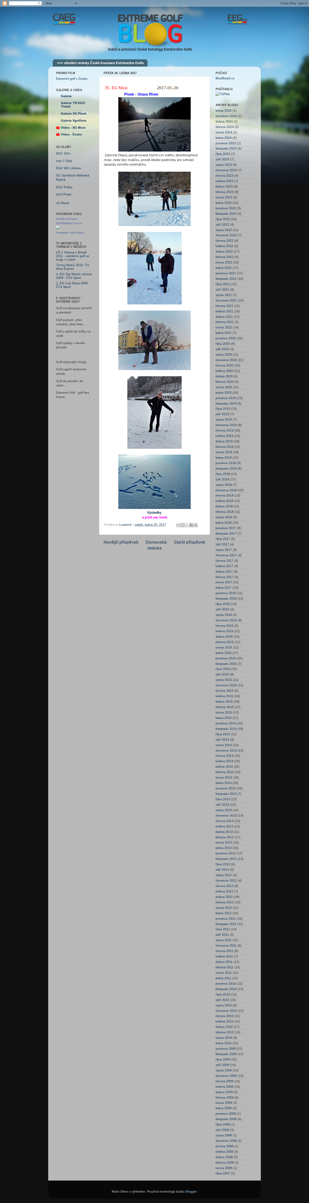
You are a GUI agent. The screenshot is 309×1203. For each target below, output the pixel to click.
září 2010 (222, 1000)
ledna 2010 (224, 1043)
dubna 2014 (224, 766)
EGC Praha (64, 187)
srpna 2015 (224, 680)
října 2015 (223, 669)
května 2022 (224, 246)
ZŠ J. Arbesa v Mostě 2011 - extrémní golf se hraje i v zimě (72, 256)
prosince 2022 (226, 208)
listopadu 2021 (226, 278)
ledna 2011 (223, 978)
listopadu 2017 (226, 533)
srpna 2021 (224, 295)
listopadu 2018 (226, 468)
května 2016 (224, 631)
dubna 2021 (224, 316)
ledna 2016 (224, 653)
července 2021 (226, 300)
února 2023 (224, 197)
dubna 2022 (224, 251)
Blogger (191, 1191)
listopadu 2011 (226, 924)
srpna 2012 (224, 875)
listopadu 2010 (226, 989)
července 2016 (226, 620)
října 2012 (223, 864)
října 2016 (223, 604)
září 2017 (222, 544)
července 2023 (226, 170)
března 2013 (225, 837)
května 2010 (224, 1021)
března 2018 (225, 512)
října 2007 (223, 1173)
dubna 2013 (224, 832)
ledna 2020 (224, 392)
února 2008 (224, 1168)
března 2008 (225, 1162)
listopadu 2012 (226, 859)
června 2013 (224, 821)
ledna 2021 (224, 333)
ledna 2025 (224, 110)
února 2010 (224, 1037)
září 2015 (222, 674)
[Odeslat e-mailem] (178, 525)
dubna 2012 (224, 897)
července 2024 (226, 116)
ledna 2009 (224, 1108)
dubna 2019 (224, 441)
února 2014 (224, 777)
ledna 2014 (224, 783)
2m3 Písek (63, 194)
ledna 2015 (224, 718)
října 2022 (223, 219)
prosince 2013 (226, 788)
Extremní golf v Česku (72, 78)
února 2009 (224, 1102)
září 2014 (222, 739)
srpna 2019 (224, 419)
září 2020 (222, 349)
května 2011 (224, 956)
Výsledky (154, 512)
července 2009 (226, 1076)
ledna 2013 (224, 848)
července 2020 (226, 360)
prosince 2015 (226, 658)
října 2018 (223, 474)
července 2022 (226, 235)
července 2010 (226, 1011)
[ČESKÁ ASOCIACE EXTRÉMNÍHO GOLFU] (58, 228)
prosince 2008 (226, 1113)
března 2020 (225, 381)
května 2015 (224, 696)
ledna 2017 (224, 587)
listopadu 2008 (226, 1119)
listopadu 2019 (226, 403)
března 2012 (225, 902)
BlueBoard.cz (225, 78)
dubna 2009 (224, 1092)
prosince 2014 (226, 723)
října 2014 (223, 734)
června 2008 (224, 1146)
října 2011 (223, 929)
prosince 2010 (226, 983)
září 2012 (222, 869)
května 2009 (224, 1086)
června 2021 (224, 306)
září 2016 (222, 609)
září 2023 (222, 159)
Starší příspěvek (189, 542)
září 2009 (222, 1065)
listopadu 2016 (226, 598)
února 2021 (224, 327)
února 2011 (224, 972)
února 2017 (224, 582)
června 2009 (224, 1081)
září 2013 (222, 804)
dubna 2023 (224, 186)
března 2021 (225, 322)
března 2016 (225, 642)
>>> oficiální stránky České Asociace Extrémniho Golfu (100, 63)
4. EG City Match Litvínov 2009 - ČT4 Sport (74, 276)
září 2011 (222, 934)
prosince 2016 (226, 593)
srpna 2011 (224, 940)
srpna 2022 (224, 230)
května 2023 (224, 181)
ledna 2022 (224, 268)
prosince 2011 (226, 918)
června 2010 (224, 1016)
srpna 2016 (224, 615)
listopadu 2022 (226, 213)
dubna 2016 (224, 636)
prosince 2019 (226, 398)
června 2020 (224, 365)
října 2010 (223, 994)
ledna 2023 (224, 203)
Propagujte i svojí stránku (70, 232)
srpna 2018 (224, 485)
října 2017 (223, 539)
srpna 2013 (224, 810)
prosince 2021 (226, 273)
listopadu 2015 (226, 663)
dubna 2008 (224, 1157)
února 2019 (224, 452)
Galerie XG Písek (73, 113)
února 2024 (224, 132)
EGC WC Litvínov (68, 168)
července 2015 (226, 685)
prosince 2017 (226, 528)
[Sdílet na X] (187, 525)
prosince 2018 (226, 463)
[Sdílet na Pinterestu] (195, 525)
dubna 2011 (224, 962)
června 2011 (224, 951)
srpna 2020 (224, 354)
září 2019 (222, 414)
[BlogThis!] (183, 525)
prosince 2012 (226, 853)
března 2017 (225, 577)
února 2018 (224, 517)
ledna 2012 (224, 913)
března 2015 (225, 707)
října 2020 (223, 343)
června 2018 (224, 495)
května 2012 (224, 891)
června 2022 (224, 240)
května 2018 (224, 501)
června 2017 (224, 560)
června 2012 (224, 886)
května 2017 (224, 566)
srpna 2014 (224, 745)
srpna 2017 (224, 550)
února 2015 (224, 712)
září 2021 (222, 289)
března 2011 (224, 967)
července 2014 (226, 750)
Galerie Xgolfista (73, 120)
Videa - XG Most (73, 127)
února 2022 (224, 262)
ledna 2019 (224, 457)
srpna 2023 (224, 164)
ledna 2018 (224, 522)
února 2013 (224, 842)
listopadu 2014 (226, 728)
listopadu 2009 (226, 1054)
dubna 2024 (224, 121)
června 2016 (224, 625)
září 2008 (222, 1130)
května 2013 (224, 826)
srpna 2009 (224, 1070)
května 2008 (224, 1151)
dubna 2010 (224, 1027)
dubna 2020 (224, 376)
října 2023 (223, 154)
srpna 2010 (224, 1005)
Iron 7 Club (64, 161)
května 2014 (224, 761)
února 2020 (224, 387)
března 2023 (225, 192)
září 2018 (222, 479)
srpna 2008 (224, 1135)
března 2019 (225, 446)
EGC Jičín (63, 153)
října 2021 (223, 284)
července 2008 (226, 1141)
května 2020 (224, 371)
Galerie (66, 96)
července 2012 (226, 880)
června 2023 (224, 175)
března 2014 (225, 772)
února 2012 (224, 907)
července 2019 (226, 425)
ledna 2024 (224, 138)
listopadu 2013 (226, 794)
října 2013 (223, 799)
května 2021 (224, 311)
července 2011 (226, 945)
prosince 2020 (226, 338)
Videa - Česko (71, 134)
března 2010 (225, 1032)
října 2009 (223, 1059)
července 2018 (226, 490)
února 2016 (224, 647)
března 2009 (225, 1097)
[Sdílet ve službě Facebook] (191, 525)
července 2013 (226, 815)
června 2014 (224, 755)
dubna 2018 (224, 506)
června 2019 (224, 430)
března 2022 (225, 257)
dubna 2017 (224, 571)
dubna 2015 (224, 701)
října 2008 (223, 1124)
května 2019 (224, 436)
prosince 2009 (226, 1048)
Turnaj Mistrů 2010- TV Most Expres (72, 266)
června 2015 (224, 690)
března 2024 (225, 127)
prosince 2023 (226, 143)
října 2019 (223, 408)
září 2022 (222, 224)
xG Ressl (62, 203)
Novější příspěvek (121, 542)
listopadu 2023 (226, 148)
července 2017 (226, 555)
